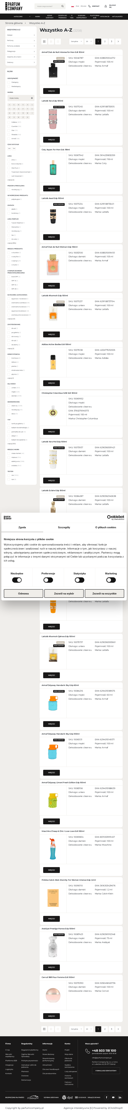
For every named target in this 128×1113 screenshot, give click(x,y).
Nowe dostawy (48, 1054)
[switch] (48, 580)
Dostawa (24, 1076)
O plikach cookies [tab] (105, 527)
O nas (7, 1050)
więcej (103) (12, 443)
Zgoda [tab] (22, 527)
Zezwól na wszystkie (104, 593)
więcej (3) (11, 348)
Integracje (9, 1065)
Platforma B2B (11, 1061)
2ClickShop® (115, 1107)
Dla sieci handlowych (50, 1069)
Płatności (25, 1071)
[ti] (91, 1107)
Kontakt (8, 1073)
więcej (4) (11, 180)
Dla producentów (49, 1073)
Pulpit (67, 1050)
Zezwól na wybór (64, 593)
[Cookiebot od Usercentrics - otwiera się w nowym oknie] (109, 517)
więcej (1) (11, 378)
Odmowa (23, 593)
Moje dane (69, 1054)
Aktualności (47, 1065)
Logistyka (9, 1069)
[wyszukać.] (62, 6)
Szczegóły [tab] (64, 527)
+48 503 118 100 (104, 1050)
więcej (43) (11, 319)
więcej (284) (12, 243)
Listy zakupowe (71, 1071)
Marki (44, 1050)
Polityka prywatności (29, 1061)
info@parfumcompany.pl (102, 1058)
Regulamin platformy (29, 1050)
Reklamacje (26, 1080)
